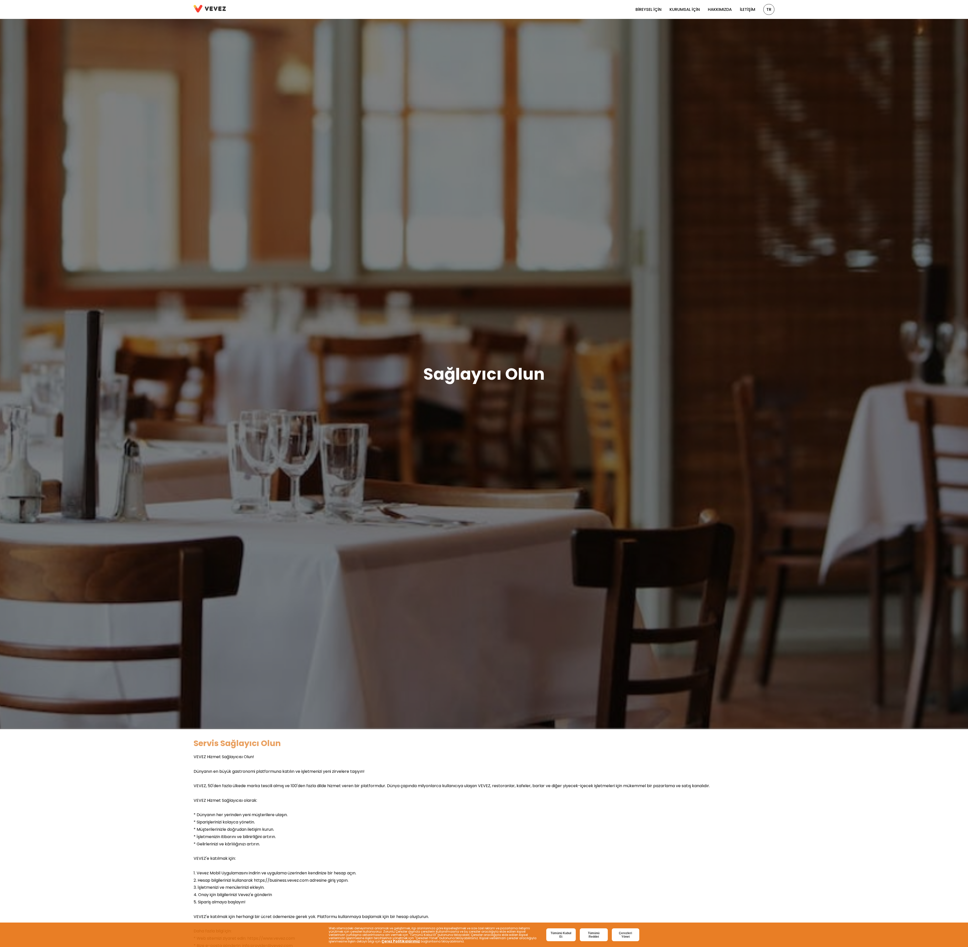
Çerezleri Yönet (625, 934)
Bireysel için (648, 9)
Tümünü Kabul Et (561, 934)
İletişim (747, 9)
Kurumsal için (685, 9)
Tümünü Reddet (593, 934)
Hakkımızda (720, 9)
